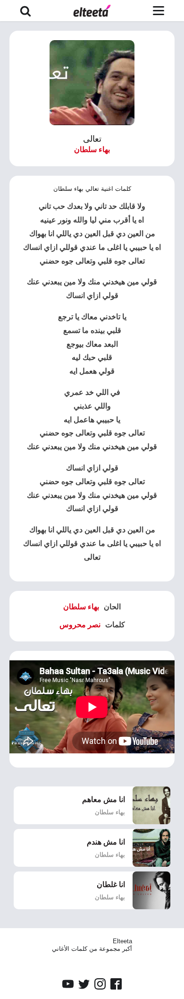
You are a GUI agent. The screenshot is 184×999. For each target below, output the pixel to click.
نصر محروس (79, 625)
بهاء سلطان (92, 149)
